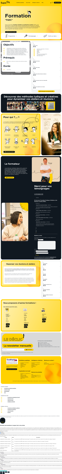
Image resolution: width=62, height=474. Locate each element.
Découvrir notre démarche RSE (49, 364)
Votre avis (36, 249)
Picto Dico (33, 377)
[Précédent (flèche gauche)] (1, 473)
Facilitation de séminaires (35, 364)
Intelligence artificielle (24, 376)
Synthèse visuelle (23, 364)
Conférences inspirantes (24, 377)
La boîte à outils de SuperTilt (36, 376)
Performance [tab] (2, 456)
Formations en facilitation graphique (10, 388)
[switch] (0, 457)
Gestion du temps (23, 375)
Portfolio (21, 365)
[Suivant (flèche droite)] (3, 473)
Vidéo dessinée (6, 391)
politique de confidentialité (7, 353)
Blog (32, 374)
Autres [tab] (1, 467)
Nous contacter (46, 363)
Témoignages (22, 366)
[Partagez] (6, 472)
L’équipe (45, 362)
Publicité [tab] (1, 463)
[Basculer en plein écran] (3, 472)
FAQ (21, 367)
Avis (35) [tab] (37, 197)
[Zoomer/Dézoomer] (1, 472)
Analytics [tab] (1, 459)
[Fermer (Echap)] (8, 472)
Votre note (36, 239)
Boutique (32, 365)
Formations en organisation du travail (14, 397)
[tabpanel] (31, 443)
